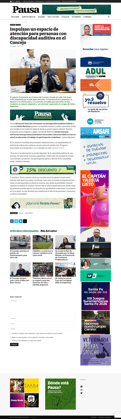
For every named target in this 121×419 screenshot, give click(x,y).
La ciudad (18, 24)
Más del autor (48, 231)
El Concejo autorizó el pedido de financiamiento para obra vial (19, 254)
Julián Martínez (29, 213)
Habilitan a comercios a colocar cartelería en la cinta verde (43, 253)
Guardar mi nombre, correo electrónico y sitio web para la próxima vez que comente (37, 333)
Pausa (11, 22)
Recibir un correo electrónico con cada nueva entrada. (26, 340)
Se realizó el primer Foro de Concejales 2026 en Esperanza (63, 280)
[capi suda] (94, 226)
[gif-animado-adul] (95, 78)
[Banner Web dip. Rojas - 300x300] (95, 257)
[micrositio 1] (43, 115)
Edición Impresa (39, 1)
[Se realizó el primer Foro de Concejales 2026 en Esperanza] (65, 269)
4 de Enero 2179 (57, 148)
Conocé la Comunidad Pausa (69, 1)
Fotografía (76, 17)
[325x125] (95, 35)
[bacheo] (95, 334)
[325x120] (95, 281)
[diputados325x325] (95, 66)
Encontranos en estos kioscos (52, 1)
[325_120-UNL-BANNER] (95, 126)
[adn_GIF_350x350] (95, 169)
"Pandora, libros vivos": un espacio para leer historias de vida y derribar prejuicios (42, 281)
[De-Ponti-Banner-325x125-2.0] (95, 269)
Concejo (35, 148)
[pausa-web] (95, 90)
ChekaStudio (32, 417)
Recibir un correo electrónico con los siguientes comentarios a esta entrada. (33, 337)
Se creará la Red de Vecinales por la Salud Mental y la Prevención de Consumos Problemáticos (64, 255)
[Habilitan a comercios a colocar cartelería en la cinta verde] (43, 242)
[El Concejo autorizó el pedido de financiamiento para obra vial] (20, 242)
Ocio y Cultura (53, 17)
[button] (108, 17)
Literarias (87, 17)
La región (58, 275)
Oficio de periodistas (28, 1)
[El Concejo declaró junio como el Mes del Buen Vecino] (20, 269)
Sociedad (41, 17)
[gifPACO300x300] (95, 310)
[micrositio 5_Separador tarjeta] (43, 203)
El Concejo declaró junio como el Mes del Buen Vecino (19, 280)
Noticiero (15, 17)
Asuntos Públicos (28, 17)
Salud (57, 248)
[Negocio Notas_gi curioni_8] (43, 169)
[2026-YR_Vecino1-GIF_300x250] (95, 114)
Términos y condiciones (104, 417)
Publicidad (93, 417)
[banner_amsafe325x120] (95, 138)
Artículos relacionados (24, 231)
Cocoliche (65, 17)
